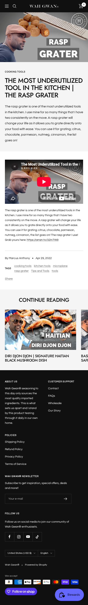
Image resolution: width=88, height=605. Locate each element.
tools (55, 271)
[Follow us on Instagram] (18, 536)
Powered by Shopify (36, 565)
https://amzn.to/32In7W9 (43, 240)
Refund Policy (14, 449)
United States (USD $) (20, 553)
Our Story (54, 410)
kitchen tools (42, 266)
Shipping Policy (15, 441)
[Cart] (81, 6)
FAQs (51, 395)
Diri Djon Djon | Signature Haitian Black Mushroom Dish (37, 358)
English (44, 553)
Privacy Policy (14, 456)
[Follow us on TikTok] (37, 536)
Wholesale (55, 403)
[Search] (14, 6)
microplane (60, 266)
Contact (53, 388)
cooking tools (15, 72)
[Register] (65, 498)
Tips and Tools (40, 271)
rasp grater (21, 271)
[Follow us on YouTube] (28, 536)
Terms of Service (15, 464)
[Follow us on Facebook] (9, 536)
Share (9, 278)
